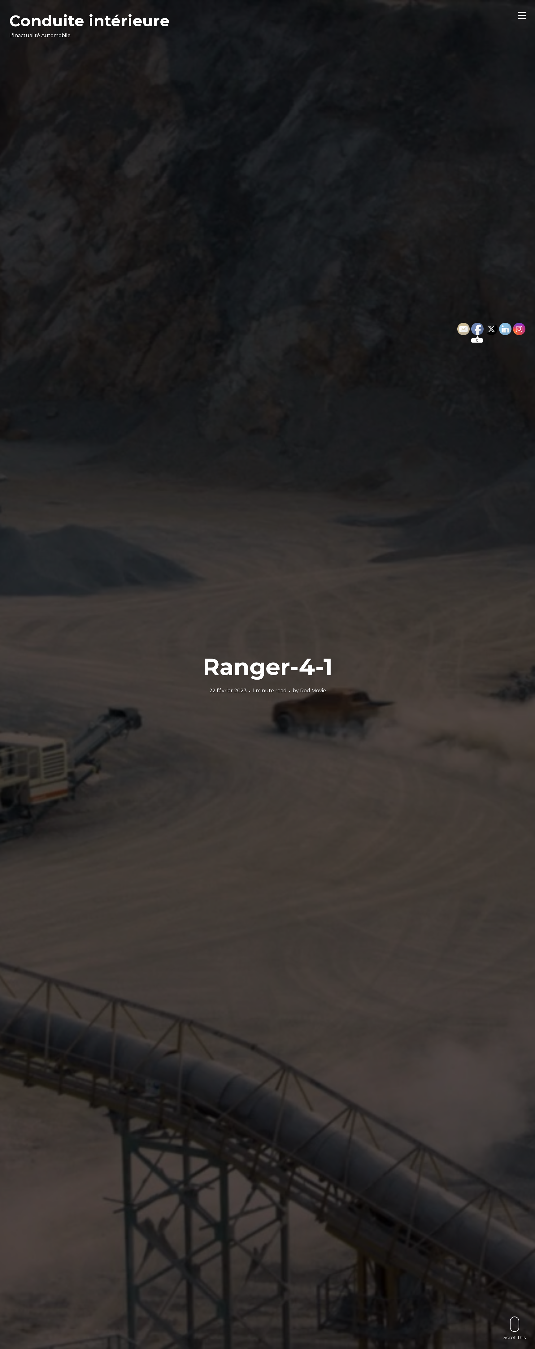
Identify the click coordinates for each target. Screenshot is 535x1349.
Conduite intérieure (89, 20)
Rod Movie (313, 691)
